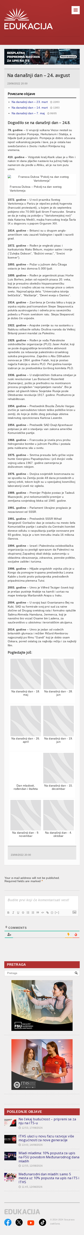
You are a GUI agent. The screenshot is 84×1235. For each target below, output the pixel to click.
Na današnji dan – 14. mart (30, 107)
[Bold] (8, 912)
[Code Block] (42, 912)
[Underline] (17, 912)
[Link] (47, 912)
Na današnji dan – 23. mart (30, 101)
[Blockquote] (37, 912)
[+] (57, 912)
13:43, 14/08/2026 (31, 1144)
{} (52, 912)
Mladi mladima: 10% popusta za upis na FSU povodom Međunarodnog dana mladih (49, 1157)
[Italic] (13, 912)
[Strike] (22, 912)
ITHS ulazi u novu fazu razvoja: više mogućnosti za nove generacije (46, 1138)
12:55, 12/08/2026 (31, 1165)
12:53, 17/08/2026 (31, 1127)
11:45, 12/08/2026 (30, 1186)
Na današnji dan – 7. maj (28, 113)
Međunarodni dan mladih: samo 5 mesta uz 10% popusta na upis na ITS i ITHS (49, 1178)
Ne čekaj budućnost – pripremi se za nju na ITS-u (47, 1121)
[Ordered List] (27, 912)
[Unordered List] (32, 912)
